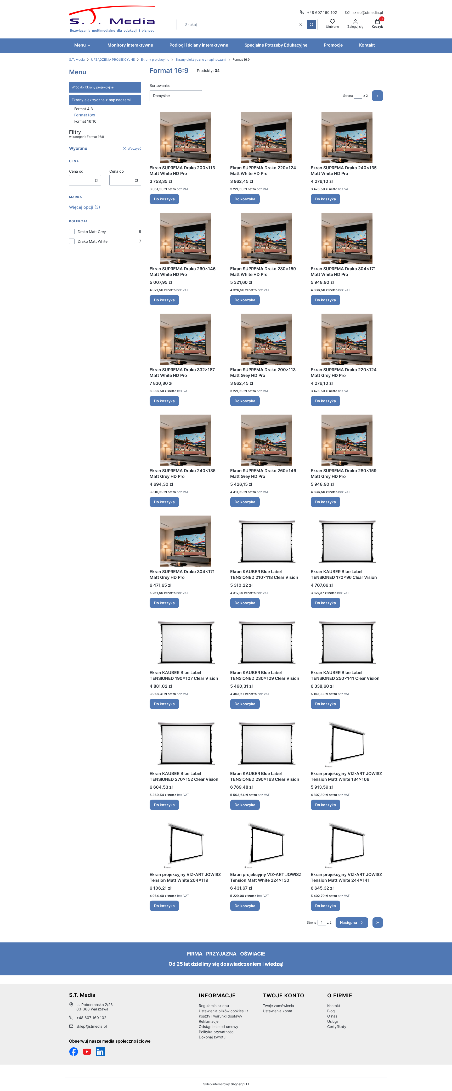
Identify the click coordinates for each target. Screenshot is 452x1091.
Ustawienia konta (277, 1011)
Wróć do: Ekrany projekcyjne (93, 87)
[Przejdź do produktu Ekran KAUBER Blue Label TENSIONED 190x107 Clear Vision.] (186, 642)
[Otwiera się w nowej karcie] (87, 1051)
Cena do (116, 171)
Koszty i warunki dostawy (220, 1016)
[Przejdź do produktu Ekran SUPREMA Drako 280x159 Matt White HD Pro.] (266, 238)
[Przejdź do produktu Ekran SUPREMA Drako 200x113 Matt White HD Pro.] (186, 137)
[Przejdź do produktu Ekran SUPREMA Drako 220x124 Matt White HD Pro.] (266, 137)
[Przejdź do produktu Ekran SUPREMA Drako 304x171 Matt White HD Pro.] (347, 238)
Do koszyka (164, 199)
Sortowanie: (160, 85)
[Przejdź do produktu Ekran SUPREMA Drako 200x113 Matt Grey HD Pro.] (266, 339)
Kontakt (333, 1005)
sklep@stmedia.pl (368, 12)
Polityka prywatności (216, 1032)
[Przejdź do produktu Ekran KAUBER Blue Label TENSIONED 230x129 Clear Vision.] (266, 642)
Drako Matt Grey (92, 231)
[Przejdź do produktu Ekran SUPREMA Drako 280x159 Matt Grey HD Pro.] (347, 440)
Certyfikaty (336, 1026)
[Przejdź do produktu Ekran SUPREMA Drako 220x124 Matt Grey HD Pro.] (347, 339)
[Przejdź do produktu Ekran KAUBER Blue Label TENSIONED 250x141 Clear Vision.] (347, 642)
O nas (332, 1016)
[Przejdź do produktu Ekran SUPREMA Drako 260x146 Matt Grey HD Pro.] (266, 440)
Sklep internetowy (224, 1084)
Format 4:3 (83, 108)
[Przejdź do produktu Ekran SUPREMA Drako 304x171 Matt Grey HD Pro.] (186, 541)
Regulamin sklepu (214, 1005)
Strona (348, 96)
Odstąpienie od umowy (218, 1026)
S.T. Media (77, 59)
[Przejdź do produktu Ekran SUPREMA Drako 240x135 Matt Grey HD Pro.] (186, 440)
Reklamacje (208, 1021)
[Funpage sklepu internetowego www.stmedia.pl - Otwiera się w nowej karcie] (73, 1051)
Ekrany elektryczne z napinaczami (201, 59)
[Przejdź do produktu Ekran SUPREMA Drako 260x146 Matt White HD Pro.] (186, 238)
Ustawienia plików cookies (222, 1011)
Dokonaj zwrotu (212, 1037)
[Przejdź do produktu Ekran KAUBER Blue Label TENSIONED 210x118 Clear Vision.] (266, 541)
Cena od (76, 171)
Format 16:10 (85, 121)
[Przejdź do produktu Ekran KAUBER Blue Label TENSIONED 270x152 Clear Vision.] (186, 742)
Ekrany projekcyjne (155, 59)
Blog (331, 1011)
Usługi (332, 1021)
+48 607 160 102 (322, 12)
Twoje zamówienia (278, 1005)
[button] (311, 24)
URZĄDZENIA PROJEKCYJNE (113, 59)
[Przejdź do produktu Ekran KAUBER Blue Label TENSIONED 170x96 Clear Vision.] (347, 541)
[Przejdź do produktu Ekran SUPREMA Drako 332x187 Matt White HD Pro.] (186, 339)
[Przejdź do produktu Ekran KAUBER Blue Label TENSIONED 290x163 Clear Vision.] (266, 742)
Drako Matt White (93, 241)
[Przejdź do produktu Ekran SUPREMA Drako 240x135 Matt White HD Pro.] (347, 137)
